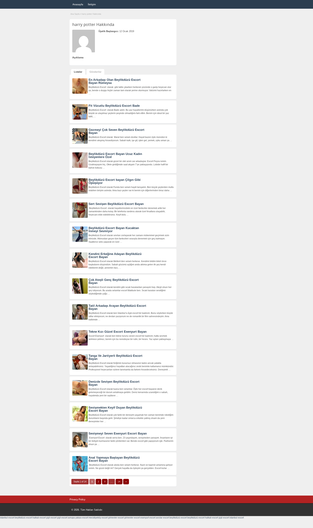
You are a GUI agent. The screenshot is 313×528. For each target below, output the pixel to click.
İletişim (92, 4)
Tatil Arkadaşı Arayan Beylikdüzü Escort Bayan (117, 307)
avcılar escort (162, 517)
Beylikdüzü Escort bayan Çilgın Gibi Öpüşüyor (115, 181)
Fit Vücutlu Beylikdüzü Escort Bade (114, 105)
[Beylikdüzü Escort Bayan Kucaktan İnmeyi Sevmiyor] (80, 241)
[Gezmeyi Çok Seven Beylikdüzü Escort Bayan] (80, 143)
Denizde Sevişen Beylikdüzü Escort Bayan (114, 383)
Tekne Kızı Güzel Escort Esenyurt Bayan (118, 331)
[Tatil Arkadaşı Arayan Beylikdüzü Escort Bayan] (80, 319)
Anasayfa (77, 4)
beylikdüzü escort (23, 517)
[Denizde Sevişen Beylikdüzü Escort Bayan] (80, 395)
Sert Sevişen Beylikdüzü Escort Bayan (116, 204)
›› (126, 481)
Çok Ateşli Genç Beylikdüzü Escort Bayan (114, 281)
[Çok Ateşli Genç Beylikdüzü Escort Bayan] (80, 293)
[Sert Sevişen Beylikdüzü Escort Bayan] (80, 217)
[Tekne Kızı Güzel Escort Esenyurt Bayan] (80, 345)
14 (119, 481)
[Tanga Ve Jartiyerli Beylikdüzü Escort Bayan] (80, 369)
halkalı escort (39, 517)
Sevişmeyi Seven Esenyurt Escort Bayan (118, 433)
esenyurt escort (147, 517)
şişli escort (51, 517)
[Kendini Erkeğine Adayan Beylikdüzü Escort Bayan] (80, 267)
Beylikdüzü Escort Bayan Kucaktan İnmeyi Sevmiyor (114, 229)
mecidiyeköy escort (98, 517)
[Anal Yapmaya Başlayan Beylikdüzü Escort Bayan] (80, 470)
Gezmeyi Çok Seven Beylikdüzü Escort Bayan (116, 131)
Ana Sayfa (75, 14)
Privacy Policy (77, 499)
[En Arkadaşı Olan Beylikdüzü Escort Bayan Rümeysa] (80, 93)
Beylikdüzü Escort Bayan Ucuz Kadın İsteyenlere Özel (115, 155)
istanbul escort (7, 517)
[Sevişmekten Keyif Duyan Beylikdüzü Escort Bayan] (80, 420)
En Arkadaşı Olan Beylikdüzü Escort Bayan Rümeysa (115, 81)
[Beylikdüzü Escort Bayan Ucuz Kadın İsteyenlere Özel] (80, 167)
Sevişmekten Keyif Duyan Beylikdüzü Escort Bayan (115, 409)
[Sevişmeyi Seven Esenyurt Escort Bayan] (80, 446)
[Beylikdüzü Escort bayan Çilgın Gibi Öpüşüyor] (80, 193)
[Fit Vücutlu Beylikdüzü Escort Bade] (80, 119)
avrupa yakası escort (78, 517)
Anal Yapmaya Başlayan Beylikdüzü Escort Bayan (114, 459)
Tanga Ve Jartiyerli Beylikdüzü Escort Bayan (115, 357)
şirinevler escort (116, 517)
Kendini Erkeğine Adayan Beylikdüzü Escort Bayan (115, 255)
